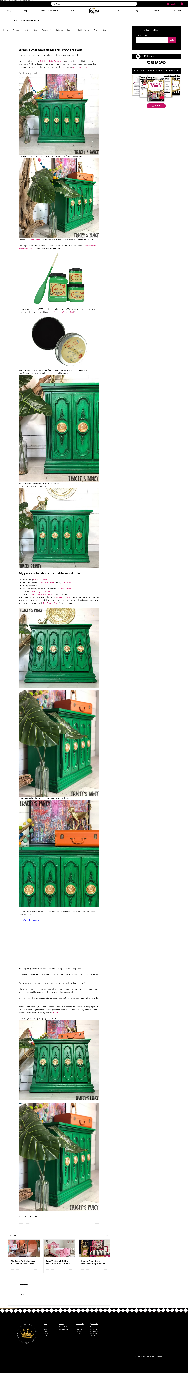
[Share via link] (36, 1217)
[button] (181, 3)
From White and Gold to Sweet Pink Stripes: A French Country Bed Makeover (59, 1262)
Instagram (79, 1333)
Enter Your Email (142, 35)
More (105, 30)
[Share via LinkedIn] (31, 1217)
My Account (94, 1329)
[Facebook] (156, 62)
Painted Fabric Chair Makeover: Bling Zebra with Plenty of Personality (94, 1262)
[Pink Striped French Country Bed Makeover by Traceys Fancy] (59, 1248)
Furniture (16, 30)
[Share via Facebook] (20, 1217)
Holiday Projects (83, 30)
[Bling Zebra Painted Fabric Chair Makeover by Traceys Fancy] (94, 1248)
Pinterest (79, 1331)
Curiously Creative (65, 1329)
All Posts (5, 30)
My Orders (93, 1331)
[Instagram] (152, 62)
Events (46, 1335)
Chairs (96, 30)
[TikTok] (160, 62)
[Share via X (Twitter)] (25, 1217)
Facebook (79, 1329)
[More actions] (98, 44)
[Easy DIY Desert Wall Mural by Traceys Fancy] (24, 1248)
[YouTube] (148, 62)
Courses (47, 1329)
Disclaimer (93, 1335)
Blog (45, 1333)
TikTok (78, 1335)
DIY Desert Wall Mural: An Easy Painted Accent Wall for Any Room (23, 1262)
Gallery (46, 1337)
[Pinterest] (164, 62)
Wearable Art (47, 30)
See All (108, 1235)
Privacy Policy (94, 1333)
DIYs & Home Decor (31, 30)
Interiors (70, 30)
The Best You (63, 1331)
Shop (46, 1331)
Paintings (59, 30)
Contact (93, 1337)
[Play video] (59, 941)
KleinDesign (158, 1358)
